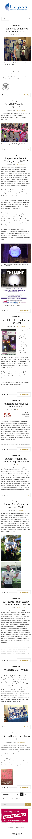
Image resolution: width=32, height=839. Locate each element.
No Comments (20, 34)
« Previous (6, 794)
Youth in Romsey (25, 444)
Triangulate (16, 833)
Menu (6, 19)
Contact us (11, 827)
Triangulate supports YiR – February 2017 (16, 405)
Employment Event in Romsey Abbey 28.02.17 (16, 160)
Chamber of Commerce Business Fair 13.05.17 (16, 30)
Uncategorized (16, 25)
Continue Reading (24, 95)
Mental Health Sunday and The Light (15, 321)
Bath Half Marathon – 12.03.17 (16, 106)
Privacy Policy (20, 827)
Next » (18, 798)
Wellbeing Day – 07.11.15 (16, 669)
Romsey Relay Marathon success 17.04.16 (15, 506)
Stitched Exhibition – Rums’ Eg (16, 737)
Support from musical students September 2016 (16, 460)
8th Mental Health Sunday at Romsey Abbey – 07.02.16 (16, 603)
